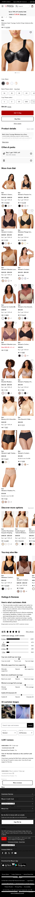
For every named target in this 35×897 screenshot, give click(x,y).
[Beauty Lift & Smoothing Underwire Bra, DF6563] (9, 406)
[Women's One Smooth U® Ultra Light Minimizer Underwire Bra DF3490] (26, 293)
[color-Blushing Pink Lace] (25, 544)
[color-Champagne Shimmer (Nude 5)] (22, 243)
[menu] (2, 6)
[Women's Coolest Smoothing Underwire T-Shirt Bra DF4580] (9, 218)
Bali (2, 20)
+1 (27, 243)
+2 (11, 502)
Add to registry (17, 123)
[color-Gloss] (6, 281)
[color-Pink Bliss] (9, 206)
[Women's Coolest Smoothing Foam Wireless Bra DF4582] (26, 256)
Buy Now (17, 119)
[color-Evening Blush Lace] (18, 591)
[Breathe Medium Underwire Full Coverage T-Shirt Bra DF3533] (9, 368)
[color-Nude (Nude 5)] (3, 544)
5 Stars (3, 639)
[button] (6, 17)
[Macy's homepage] (2, 17)
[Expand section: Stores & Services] (17, 803)
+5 (27, 206)
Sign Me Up (17, 822)
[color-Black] (6, 206)
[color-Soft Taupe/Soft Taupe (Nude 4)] (6, 462)
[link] (9, 199)
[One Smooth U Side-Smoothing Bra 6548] (26, 406)
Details (9, 107)
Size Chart (17, 89)
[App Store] (6, 865)
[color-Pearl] (9, 589)
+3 (27, 355)
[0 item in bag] (32, 6)
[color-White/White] (9, 462)
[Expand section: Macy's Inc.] (17, 808)
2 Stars (3, 649)
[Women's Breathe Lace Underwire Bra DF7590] (9, 256)
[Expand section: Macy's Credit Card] (17, 799)
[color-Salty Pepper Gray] (25, 278)
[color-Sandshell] (9, 318)
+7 (11, 206)
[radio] (2, 205)
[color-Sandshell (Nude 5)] (6, 544)
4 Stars (3, 642)
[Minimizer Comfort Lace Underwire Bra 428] (8, 565)
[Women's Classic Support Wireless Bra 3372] (9, 181)
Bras (11, 17)
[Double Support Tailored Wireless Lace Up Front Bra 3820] (21, 519)
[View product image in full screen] (4, 68)
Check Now (22, 842)
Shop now (23, 14)
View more (5, 142)
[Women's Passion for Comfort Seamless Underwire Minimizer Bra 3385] (26, 181)
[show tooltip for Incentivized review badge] (13, 748)
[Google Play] (20, 865)
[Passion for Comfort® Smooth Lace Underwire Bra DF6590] (9, 293)
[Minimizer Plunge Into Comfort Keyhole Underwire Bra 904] (26, 218)
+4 (11, 243)
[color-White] (25, 206)
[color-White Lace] (21, 591)
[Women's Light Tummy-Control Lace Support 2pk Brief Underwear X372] (9, 440)
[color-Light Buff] (25, 356)
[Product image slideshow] (17, 53)
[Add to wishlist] (31, 32)
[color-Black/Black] (3, 462)
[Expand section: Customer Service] (17, 794)
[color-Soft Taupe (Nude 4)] (3, 206)
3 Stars (4, 645)
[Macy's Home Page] (9, 6)
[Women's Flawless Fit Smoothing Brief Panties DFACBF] (9, 477)
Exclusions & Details (13, 842)
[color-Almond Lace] (24, 591)
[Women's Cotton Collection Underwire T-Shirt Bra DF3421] (26, 331)
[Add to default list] (32, 211)
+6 (27, 464)
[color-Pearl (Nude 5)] (25, 243)
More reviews (17, 783)
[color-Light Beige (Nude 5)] (33, 589)
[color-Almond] (9, 243)
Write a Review (30, 631)
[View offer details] (17, 153)
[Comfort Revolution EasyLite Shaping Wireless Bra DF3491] (8, 519)
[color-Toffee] (22, 206)
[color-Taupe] (19, 318)
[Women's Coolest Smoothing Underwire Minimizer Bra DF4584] (24, 565)
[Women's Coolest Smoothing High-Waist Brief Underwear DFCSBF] (26, 440)
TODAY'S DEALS (6, 1)
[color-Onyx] (19, 243)
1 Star (3, 652)
